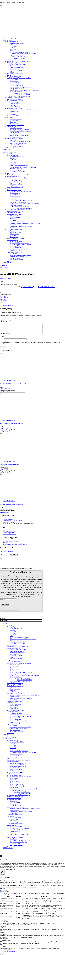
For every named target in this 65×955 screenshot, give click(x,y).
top (14, 47)
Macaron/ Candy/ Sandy (16, 55)
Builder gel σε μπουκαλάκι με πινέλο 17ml (18, 61)
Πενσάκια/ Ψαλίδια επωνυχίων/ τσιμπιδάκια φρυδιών (24, 90)
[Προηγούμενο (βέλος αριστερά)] (0, 954)
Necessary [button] (3, 888)
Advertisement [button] (4, 938)
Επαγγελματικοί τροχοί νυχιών (18, 143)
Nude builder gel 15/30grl (17, 66)
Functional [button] (3, 920)
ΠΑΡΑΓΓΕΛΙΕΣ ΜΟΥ (9, 38)
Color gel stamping (15, 103)
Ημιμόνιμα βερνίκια (12, 41)
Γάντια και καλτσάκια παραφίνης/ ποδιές (21, 113)
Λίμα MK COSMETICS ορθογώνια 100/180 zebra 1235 (13, 383)
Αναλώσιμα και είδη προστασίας (15, 108)
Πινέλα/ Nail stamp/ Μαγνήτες (15, 100)
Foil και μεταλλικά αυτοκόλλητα (19, 135)
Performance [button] (3, 926)
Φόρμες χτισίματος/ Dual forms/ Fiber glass (18, 96)
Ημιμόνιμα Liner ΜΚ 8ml (17, 43)
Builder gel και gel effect (13, 62)
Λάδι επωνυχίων (14, 120)
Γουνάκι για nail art (15, 137)
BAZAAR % (10, 147)
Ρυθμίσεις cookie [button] (4, 869)
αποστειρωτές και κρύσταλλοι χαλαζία (20, 141)
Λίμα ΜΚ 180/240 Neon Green (46, 287)
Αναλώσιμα (13, 114)
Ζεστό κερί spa (14, 123)
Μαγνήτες (12, 105)
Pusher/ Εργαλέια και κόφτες (18, 88)
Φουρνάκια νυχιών (15, 144)
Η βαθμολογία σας (5, 321)
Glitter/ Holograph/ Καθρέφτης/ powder (20, 131)
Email (2, 339)
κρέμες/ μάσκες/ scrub (16, 119)
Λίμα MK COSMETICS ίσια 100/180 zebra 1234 (11, 423)
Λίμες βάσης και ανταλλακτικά (22, 93)
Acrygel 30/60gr (11, 59)
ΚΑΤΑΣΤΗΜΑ (7, 40)
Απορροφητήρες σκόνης (16, 146)
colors (11, 50)
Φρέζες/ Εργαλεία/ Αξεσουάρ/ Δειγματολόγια (19, 78)
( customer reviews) (5, 278)
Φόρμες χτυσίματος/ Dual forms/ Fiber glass (18, 795)
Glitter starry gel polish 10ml (17, 58)
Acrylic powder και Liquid (14, 99)
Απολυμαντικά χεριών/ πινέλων (15, 125)
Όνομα (2, 336)
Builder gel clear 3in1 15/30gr (18, 64)
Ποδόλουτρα (13, 140)
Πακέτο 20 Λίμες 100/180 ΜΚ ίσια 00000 (9, 464)
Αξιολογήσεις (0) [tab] (8, 305)
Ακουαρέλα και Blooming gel (15, 73)
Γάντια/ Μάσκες (14, 111)
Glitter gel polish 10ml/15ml (17, 56)
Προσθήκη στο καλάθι (6, 294)
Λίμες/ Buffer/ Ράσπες (16, 91)
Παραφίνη (13, 122)
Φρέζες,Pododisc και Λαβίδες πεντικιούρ (21, 87)
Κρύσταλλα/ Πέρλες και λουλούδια (19, 129)
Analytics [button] (2, 932)
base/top (12, 44)
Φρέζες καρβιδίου (15, 84)
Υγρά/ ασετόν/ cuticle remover (15, 116)
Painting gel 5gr (14, 69)
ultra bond (13, 49)
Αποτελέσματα (5, 604)
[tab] (21, 618)
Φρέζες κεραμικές (15, 82)
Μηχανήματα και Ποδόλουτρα (15, 138)
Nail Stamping (14, 102)
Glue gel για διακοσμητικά (14, 76)
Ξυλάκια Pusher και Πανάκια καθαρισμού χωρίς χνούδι (25, 109)
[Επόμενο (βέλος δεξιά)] (2, 954)
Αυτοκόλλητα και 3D (16, 128)
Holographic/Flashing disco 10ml (19, 52)
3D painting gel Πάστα (16, 70)
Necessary (5, 890)
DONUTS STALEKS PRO (24, 94)
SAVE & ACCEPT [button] (5, 949)
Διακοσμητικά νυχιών (12, 126)
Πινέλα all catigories (15, 106)
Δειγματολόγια (14, 81)
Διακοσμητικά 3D (15, 132)
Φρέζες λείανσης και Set (16, 85)
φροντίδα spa (10, 117)
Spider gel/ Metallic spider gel (18, 67)
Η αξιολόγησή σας (5, 333)
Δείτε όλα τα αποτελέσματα (9, 608)
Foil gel (9, 75)
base (15, 46)
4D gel (12, 72)
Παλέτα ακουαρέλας (15, 134)
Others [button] (2, 945)
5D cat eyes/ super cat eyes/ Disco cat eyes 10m (23, 53)
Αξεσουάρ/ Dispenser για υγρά (15, 97)
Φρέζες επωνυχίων (15, 79)
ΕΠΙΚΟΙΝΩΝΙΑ (8, 149)
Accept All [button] (12, 869)
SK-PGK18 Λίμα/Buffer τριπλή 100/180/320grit (11, 504)
